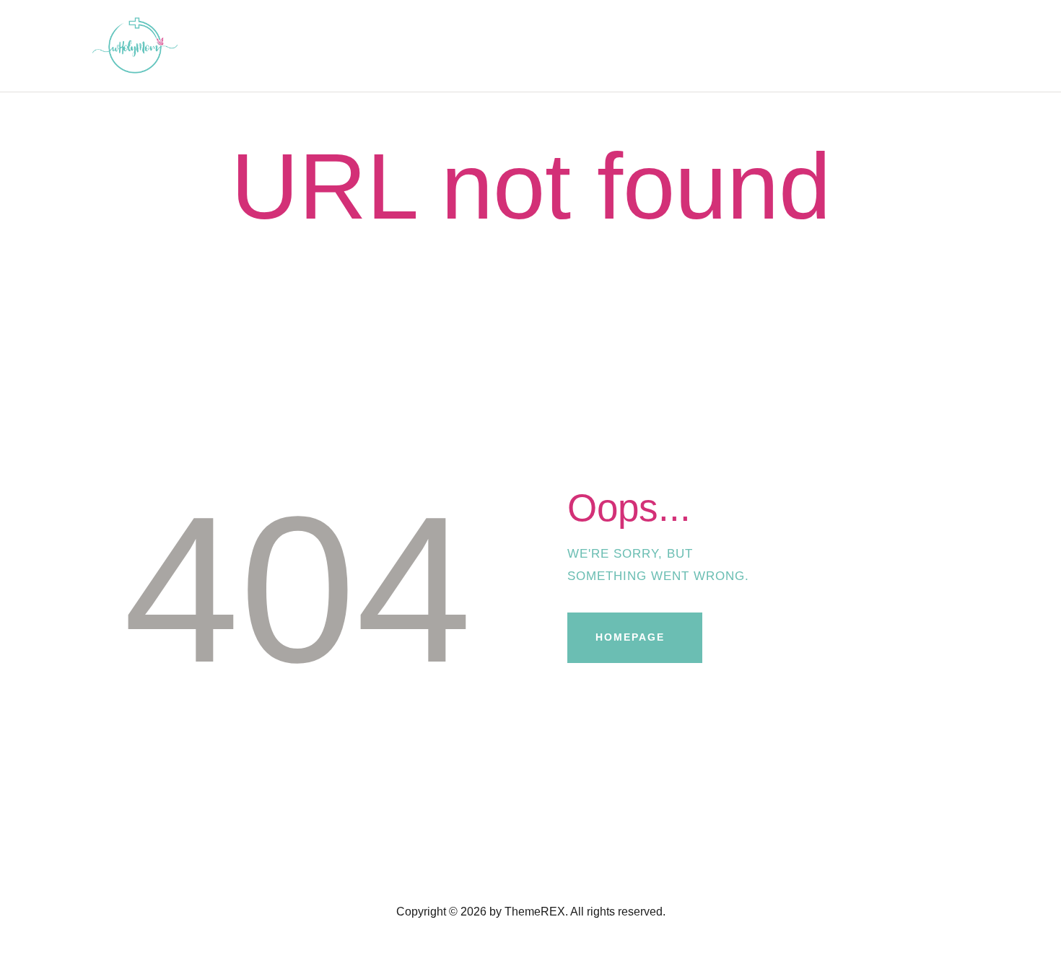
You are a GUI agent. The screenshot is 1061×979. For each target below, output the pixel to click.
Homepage (630, 637)
